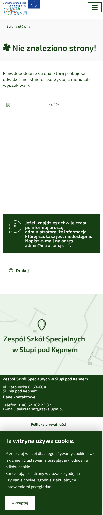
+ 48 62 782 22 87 (34, 404)
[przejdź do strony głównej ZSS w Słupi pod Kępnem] (15, 11)
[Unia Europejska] (21, 4)
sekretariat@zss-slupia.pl (40, 408)
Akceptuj (20, 502)
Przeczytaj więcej (21, 453)
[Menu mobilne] (95, 7)
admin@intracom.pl (44, 245)
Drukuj (22, 271)
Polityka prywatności (48, 424)
